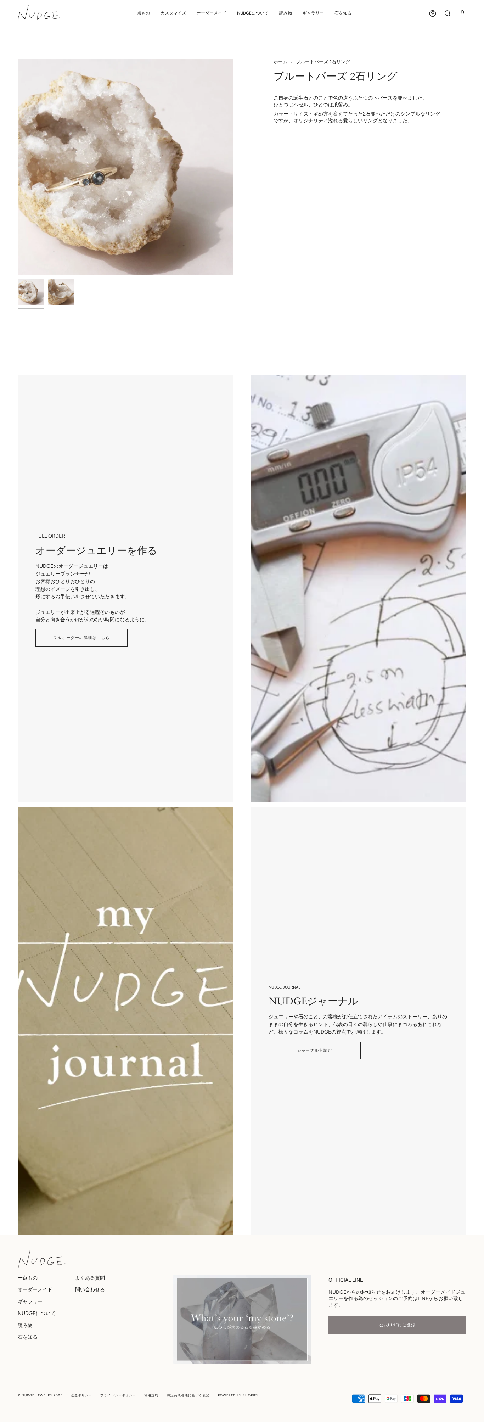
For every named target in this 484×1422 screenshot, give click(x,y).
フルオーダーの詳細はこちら (81, 638)
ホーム (280, 62)
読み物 (25, 1325)
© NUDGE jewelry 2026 (40, 1395)
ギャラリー (30, 1301)
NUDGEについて (37, 1313)
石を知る (28, 1337)
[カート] (462, 13)
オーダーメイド (35, 1289)
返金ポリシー (81, 1395)
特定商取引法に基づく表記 (188, 1395)
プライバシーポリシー (118, 1395)
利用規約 (151, 1395)
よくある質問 (90, 1278)
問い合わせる (90, 1289)
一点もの (28, 1278)
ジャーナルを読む (314, 1050)
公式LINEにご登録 (397, 1325)
